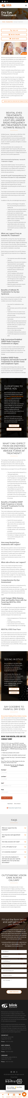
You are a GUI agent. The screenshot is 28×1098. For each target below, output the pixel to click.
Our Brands (14, 692)
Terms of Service (17, 803)
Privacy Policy (14, 1077)
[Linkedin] (5, 1)
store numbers (15, 944)
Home (3, 21)
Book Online (15, 34)
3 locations (19, 931)
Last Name (5, 776)
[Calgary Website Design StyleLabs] (14, 1081)
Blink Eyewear (11, 1074)
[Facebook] (2, 1)
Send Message (14, 991)
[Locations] (26, 1)
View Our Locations (14, 429)
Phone (2, 789)
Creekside (13, 396)
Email (4, 783)
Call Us (15, 30)
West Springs (19, 396)
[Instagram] (7, 1)
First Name (5, 770)
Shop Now (15, 38)
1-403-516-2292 (9, 1041)
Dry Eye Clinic (9, 21)
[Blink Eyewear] (6, 5)
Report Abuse (10, 803)
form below (8, 946)
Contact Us (14, 425)
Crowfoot (8, 398)
